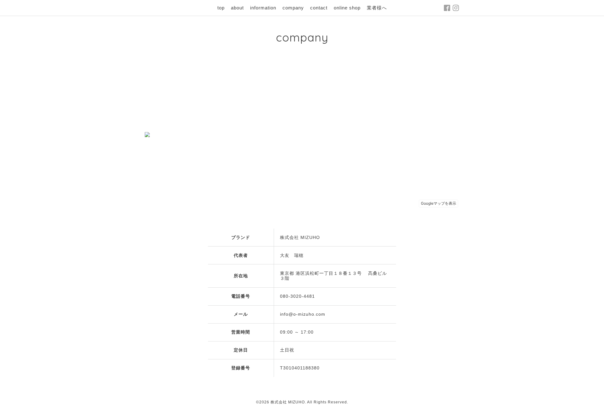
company (293, 7)
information (263, 7)
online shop (347, 7)
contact (318, 7)
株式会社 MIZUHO (288, 402)
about (237, 7)
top (221, 7)
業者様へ (377, 7)
